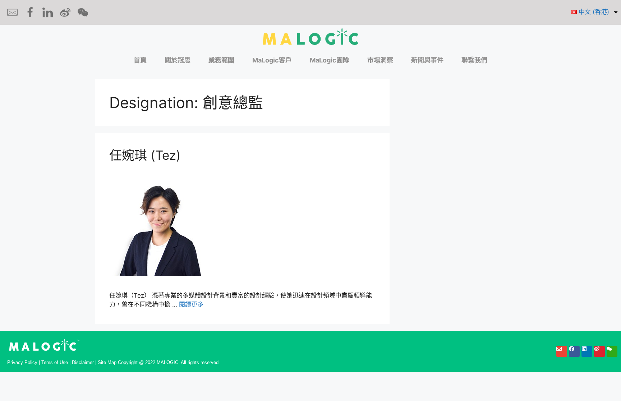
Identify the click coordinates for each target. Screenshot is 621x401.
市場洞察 (380, 60)
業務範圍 (221, 60)
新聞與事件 (427, 60)
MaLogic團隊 (329, 60)
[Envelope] (561, 351)
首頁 (140, 60)
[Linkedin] (586, 351)
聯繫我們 (474, 60)
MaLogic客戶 (272, 60)
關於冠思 (177, 60)
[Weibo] (599, 351)
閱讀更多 (191, 304)
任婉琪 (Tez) (145, 155)
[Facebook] (574, 351)
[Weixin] (612, 351)
